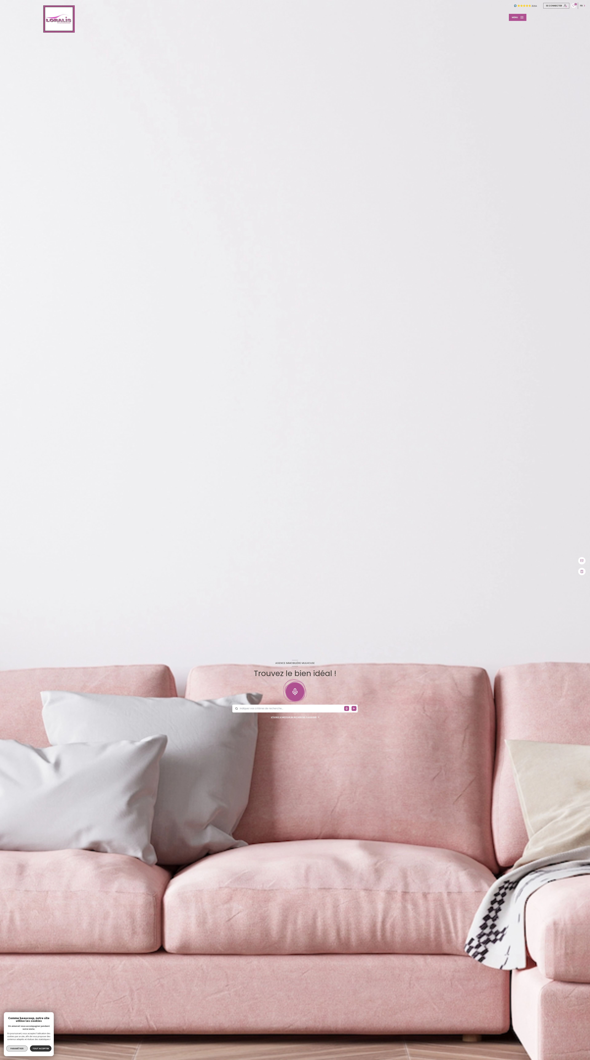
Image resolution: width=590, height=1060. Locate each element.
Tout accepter (41, 1048)
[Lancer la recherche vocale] (295, 691)
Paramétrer (17, 1048)
